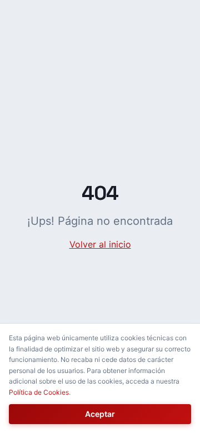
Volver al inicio (100, 244)
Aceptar (100, 414)
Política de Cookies (39, 392)
